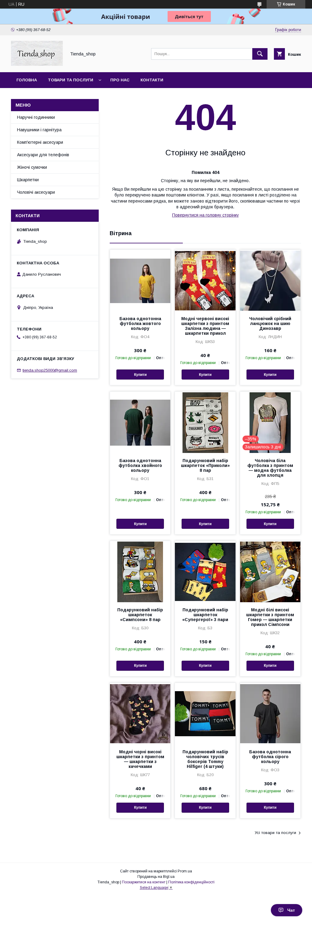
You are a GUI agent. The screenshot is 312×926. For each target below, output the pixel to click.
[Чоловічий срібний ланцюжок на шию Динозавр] (270, 280)
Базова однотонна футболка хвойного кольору (140, 465)
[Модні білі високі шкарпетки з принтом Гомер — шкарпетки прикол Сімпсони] (270, 571)
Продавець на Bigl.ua (156, 877)
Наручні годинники (36, 117)
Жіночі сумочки (32, 167)
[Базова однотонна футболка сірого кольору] (270, 713)
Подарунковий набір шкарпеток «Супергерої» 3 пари (205, 614)
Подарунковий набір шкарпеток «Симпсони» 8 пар (140, 614)
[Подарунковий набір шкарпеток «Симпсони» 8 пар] (140, 571)
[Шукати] (260, 54)
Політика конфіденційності (191, 882)
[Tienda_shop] (37, 64)
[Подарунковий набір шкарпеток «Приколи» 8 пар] (205, 422)
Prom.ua (185, 871)
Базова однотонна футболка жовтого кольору (140, 323)
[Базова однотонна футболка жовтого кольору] (140, 280)
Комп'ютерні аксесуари (40, 142)
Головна (26, 80)
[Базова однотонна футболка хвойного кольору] (140, 422)
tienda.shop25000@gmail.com (50, 370)
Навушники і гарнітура (39, 129)
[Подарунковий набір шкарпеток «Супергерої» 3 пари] (205, 571)
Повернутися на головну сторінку (205, 215)
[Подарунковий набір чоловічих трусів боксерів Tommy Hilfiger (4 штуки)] (205, 713)
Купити (140, 375)
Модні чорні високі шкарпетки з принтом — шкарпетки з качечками (140, 759)
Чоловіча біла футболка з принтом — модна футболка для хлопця (270, 468)
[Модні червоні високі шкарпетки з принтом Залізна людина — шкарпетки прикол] (205, 280)
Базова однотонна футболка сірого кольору (270, 756)
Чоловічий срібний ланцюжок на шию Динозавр (270, 323)
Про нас (119, 80)
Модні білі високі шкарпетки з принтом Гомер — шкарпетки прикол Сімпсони (270, 617)
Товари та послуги (70, 80)
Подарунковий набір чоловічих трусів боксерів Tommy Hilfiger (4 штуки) (205, 759)
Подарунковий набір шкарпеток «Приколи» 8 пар (205, 465)
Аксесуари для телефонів (43, 154)
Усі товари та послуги (275, 832)
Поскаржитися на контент (143, 882)
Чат (291, 910)
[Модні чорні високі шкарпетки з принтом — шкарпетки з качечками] (140, 713)
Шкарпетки (28, 179)
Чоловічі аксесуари (36, 192)
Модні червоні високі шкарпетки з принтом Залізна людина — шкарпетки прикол (205, 326)
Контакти (151, 80)
